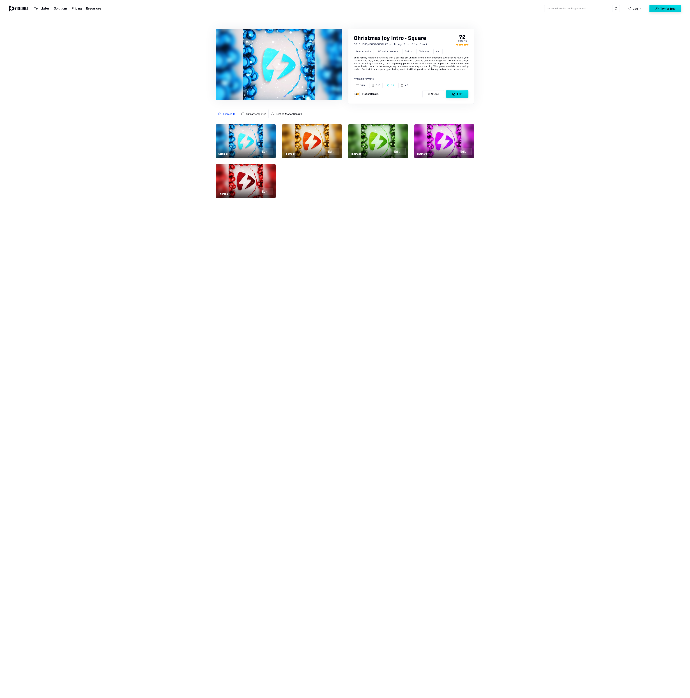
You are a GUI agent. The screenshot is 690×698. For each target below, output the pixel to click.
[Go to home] (18, 8)
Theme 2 (289, 154)
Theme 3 (356, 154)
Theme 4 (422, 154)
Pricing (77, 8)
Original (223, 154)
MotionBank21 (370, 94)
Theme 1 (223, 194)
